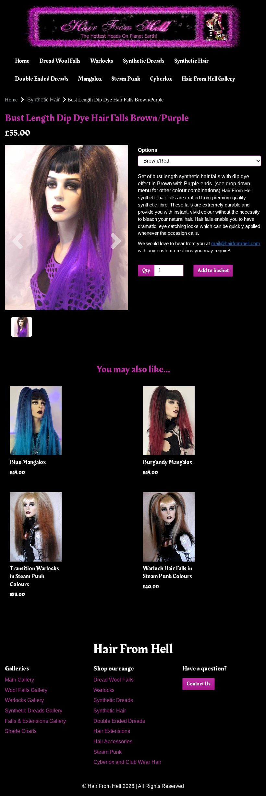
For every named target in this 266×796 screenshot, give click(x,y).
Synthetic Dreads (143, 61)
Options (147, 150)
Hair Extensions (111, 731)
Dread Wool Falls (59, 61)
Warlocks (101, 61)
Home (22, 61)
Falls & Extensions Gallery (35, 721)
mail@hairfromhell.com (235, 243)
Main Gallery (19, 680)
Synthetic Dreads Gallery (33, 710)
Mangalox (90, 78)
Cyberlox (161, 78)
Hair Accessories (112, 741)
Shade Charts (21, 731)
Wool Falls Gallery (26, 690)
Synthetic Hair (191, 61)
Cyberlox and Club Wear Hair (127, 762)
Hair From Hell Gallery (208, 78)
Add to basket (213, 270)
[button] (17, 269)
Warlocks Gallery (24, 700)
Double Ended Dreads (41, 78)
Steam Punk (125, 78)
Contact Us (199, 684)
